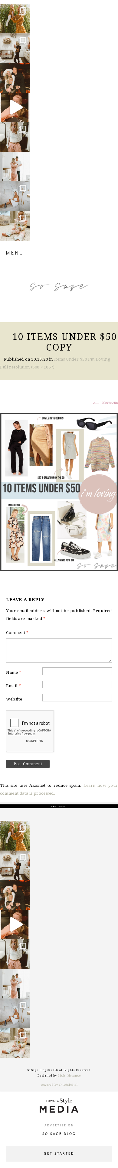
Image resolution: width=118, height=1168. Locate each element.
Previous (104, 402)
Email (13, 685)
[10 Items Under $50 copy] (59, 491)
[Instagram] (23, 26)
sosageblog (14, 9)
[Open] (15, 18)
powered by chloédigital (59, 1084)
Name (13, 672)
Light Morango (69, 1075)
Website (14, 699)
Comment (17, 632)
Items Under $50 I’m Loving (82, 359)
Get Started (59, 1154)
